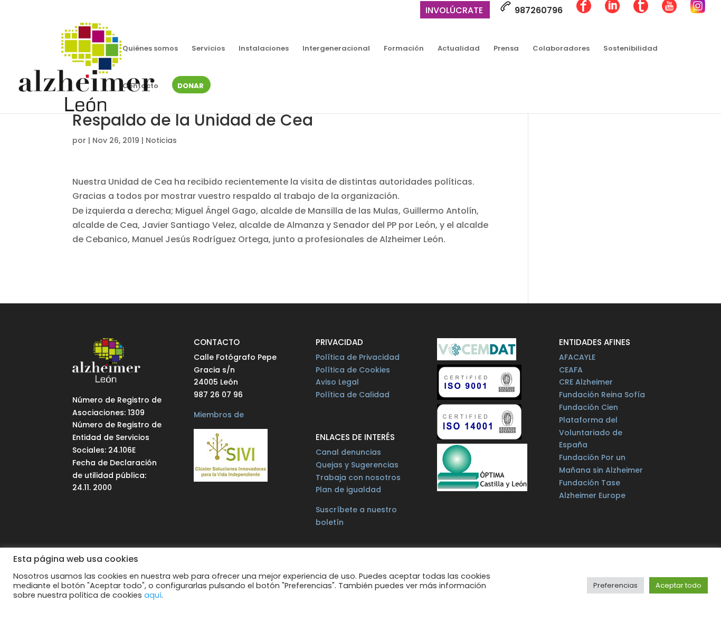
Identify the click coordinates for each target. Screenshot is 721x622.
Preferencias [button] (615, 585)
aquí (153, 595)
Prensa (506, 49)
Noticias (161, 140)
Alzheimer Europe (592, 495)
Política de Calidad (353, 394)
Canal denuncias (348, 452)
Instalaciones (264, 49)
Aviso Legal (337, 382)
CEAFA (571, 370)
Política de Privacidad (358, 357)
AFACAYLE (577, 357)
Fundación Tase (589, 482)
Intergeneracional (336, 49)
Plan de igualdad (348, 489)
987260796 (538, 10)
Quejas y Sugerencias (357, 465)
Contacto (140, 86)
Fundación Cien (588, 407)
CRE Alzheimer (586, 382)
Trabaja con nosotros (358, 477)
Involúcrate (454, 11)
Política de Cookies (353, 370)
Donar (190, 86)
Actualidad (459, 49)
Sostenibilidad (630, 49)
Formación (404, 49)
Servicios (208, 49)
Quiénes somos (150, 49)
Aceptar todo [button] (678, 585)
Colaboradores (561, 49)
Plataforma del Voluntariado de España (590, 433)
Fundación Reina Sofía (602, 394)
